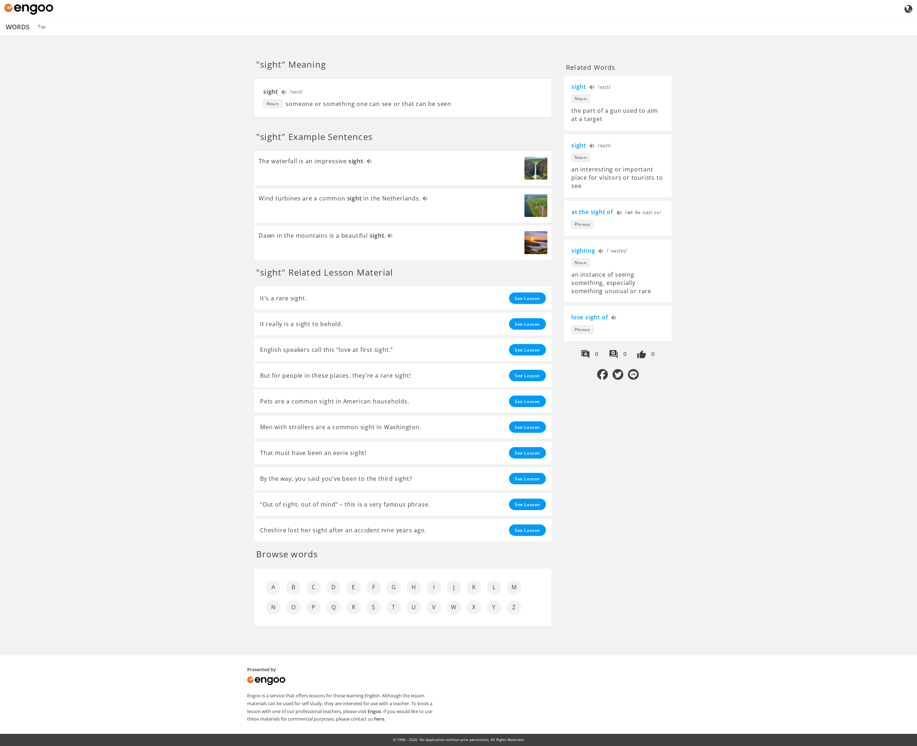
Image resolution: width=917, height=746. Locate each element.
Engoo (374, 711)
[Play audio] (284, 93)
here (379, 719)
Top (41, 27)
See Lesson (527, 298)
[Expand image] (535, 168)
